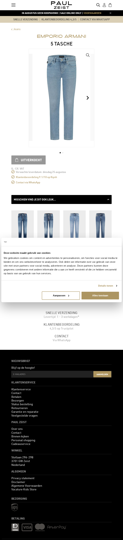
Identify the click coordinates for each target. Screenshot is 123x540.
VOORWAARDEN (92, 13)
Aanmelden (102, 374)
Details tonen (105, 285)
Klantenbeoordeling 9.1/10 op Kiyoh (36, 177)
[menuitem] (21, 389)
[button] (87, 55)
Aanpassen (59, 295)
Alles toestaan (100, 295)
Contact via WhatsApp (28, 182)
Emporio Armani (61, 36)
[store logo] (61, 5)
